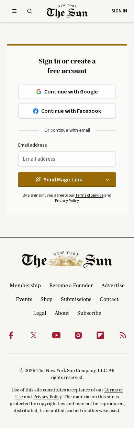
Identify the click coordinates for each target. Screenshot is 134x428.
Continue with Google (71, 92)
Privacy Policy (67, 201)
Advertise (113, 285)
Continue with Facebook (71, 111)
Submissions (76, 299)
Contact (109, 299)
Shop (47, 299)
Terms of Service (89, 195)
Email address (32, 145)
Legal (39, 313)
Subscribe (89, 313)
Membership (25, 285)
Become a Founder (71, 285)
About (62, 313)
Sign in (119, 11)
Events (24, 299)
